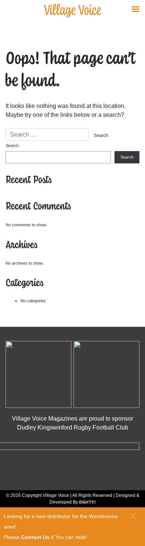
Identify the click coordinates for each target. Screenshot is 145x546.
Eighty (87, 502)
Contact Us (35, 537)
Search (12, 145)
